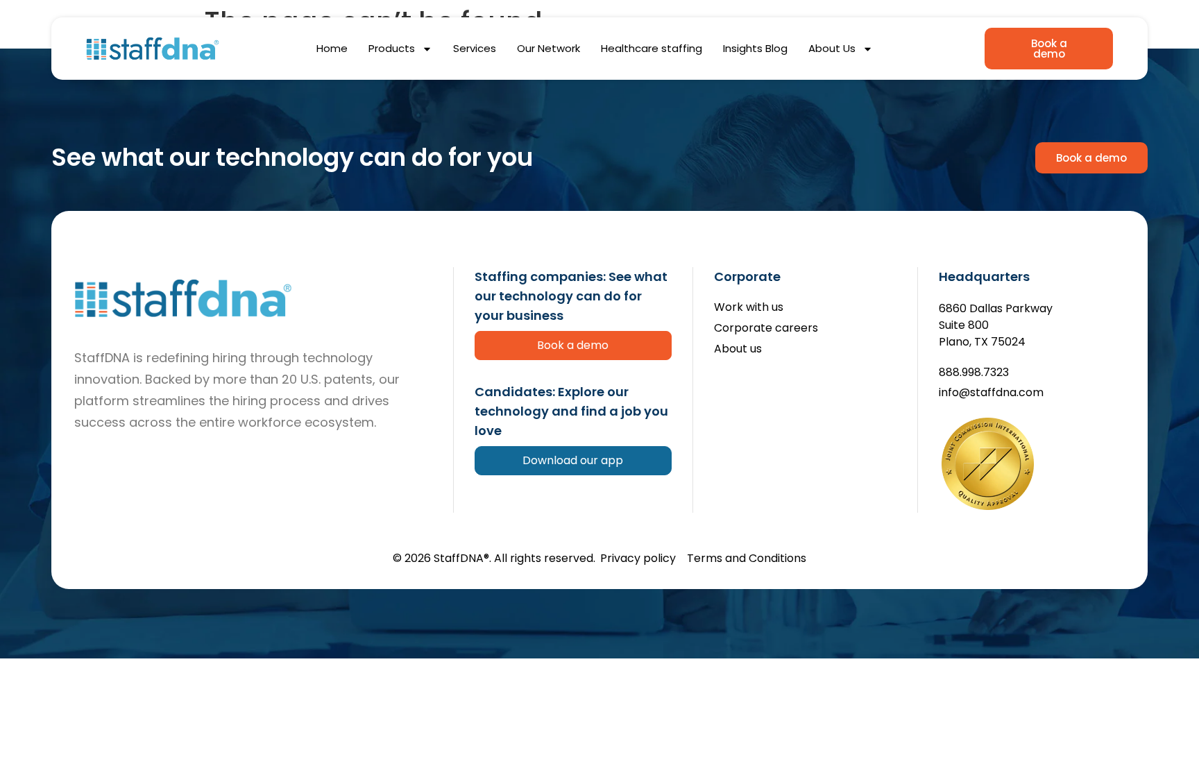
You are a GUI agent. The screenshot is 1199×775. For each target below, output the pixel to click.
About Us (832, 48)
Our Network (548, 48)
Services (474, 48)
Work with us (748, 307)
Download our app (572, 460)
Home (332, 48)
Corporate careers (766, 328)
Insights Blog (755, 48)
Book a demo (573, 345)
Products (391, 48)
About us (738, 349)
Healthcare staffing (651, 48)
